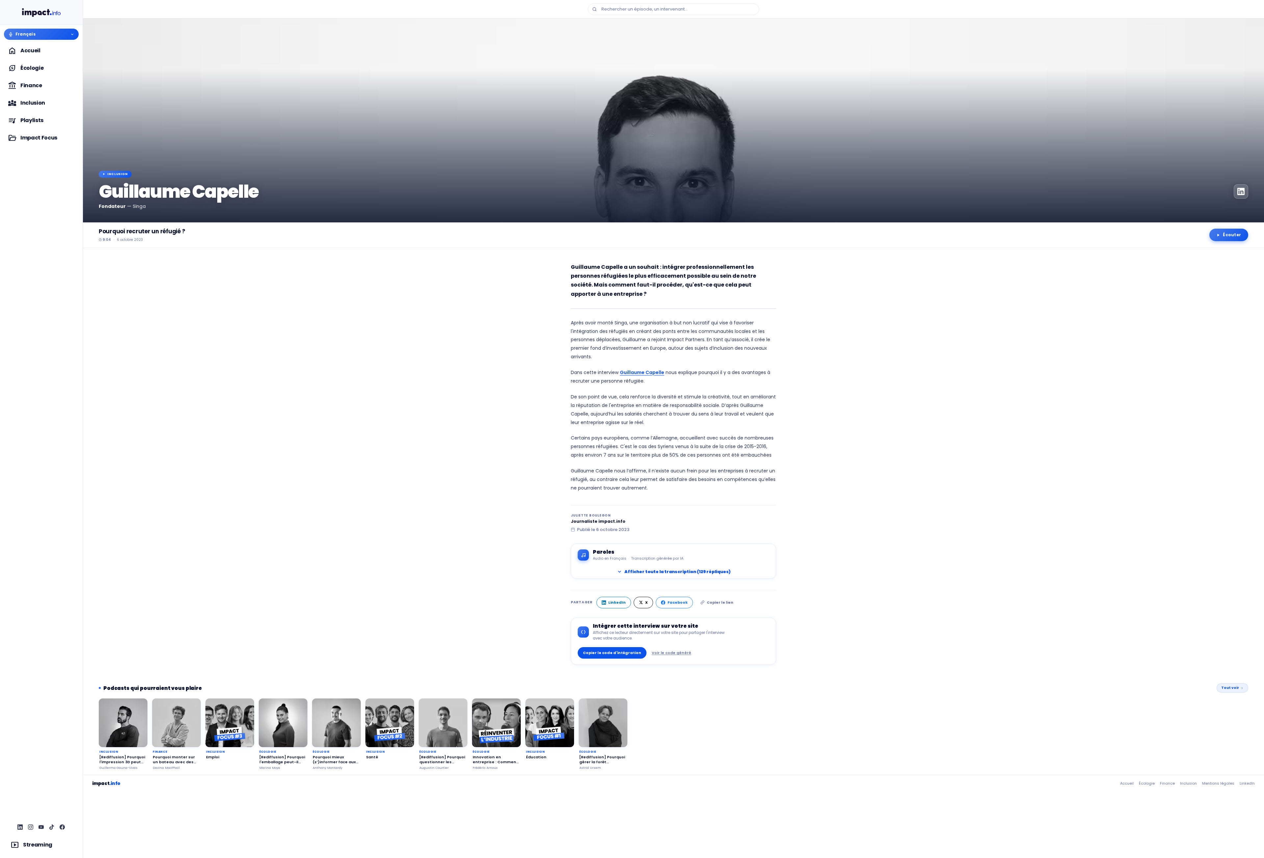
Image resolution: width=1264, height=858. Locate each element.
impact (106, 783)
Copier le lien (720, 602)
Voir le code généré (671, 652)
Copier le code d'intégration (612, 652)
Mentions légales (1218, 783)
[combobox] (673, 9)
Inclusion (1188, 783)
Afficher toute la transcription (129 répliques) (673, 571)
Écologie (1147, 783)
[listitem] (20, 827)
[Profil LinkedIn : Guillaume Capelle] (1241, 191)
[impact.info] (41, 12)
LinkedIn (617, 602)
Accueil (1127, 783)
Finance (1167, 783)
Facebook (678, 602)
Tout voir (1230, 687)
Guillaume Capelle (642, 372)
